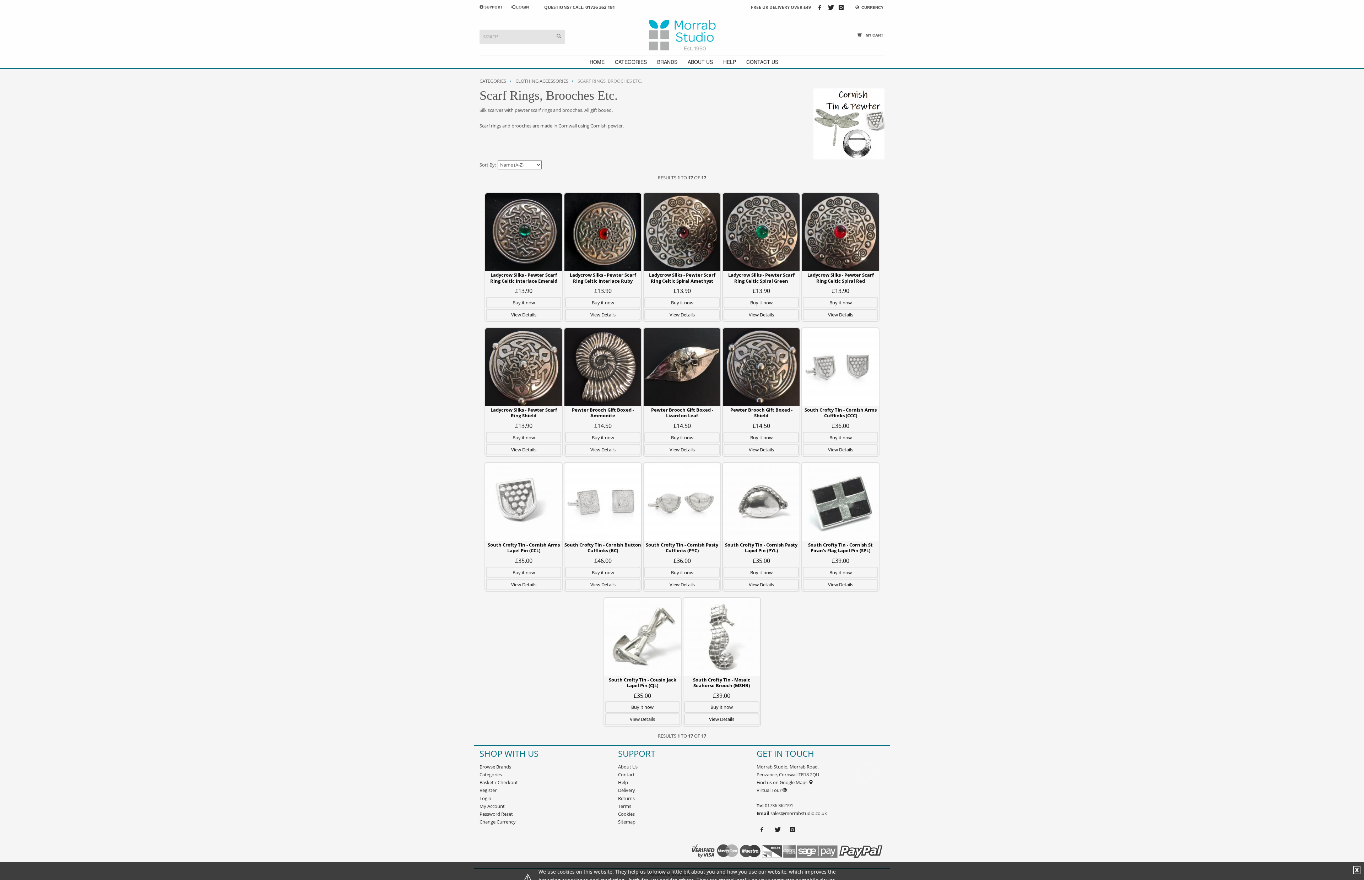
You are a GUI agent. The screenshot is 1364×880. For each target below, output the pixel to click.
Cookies (626, 814)
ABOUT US (700, 61)
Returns (626, 798)
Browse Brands (495, 767)
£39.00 (840, 561)
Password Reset (496, 814)
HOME (597, 61)
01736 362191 (778, 805)
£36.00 (840, 426)
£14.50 (603, 426)
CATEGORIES (631, 61)
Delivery (626, 790)
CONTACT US (762, 61)
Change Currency (498, 822)
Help (623, 782)
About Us (628, 767)
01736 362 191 (600, 7)
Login (485, 798)
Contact (626, 774)
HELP (729, 61)
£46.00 (603, 561)
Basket (487, 782)
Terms (624, 806)
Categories (493, 81)
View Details (523, 314)
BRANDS (667, 61)
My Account (492, 806)
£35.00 (523, 561)
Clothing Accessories (541, 81)
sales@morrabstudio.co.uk (798, 813)
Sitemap (626, 822)
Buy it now (524, 302)
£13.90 (523, 291)
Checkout (508, 782)
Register (488, 790)
